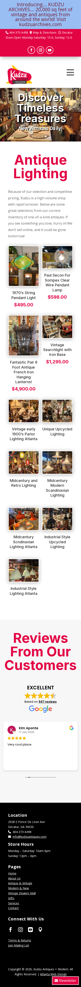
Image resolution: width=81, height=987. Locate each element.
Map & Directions (44, 32)
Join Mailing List (18, 945)
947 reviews (48, 702)
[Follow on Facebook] (31, 50)
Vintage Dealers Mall (22, 893)
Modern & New (18, 888)
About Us (14, 878)
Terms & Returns (19, 940)
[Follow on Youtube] (49, 50)
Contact (13, 908)
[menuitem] (70, 72)
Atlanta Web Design (53, 974)
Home (12, 873)
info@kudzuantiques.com (30, 837)
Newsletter (67, 980)
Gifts (11, 898)
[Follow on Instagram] (40, 50)
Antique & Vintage (20, 883)
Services (13, 903)
